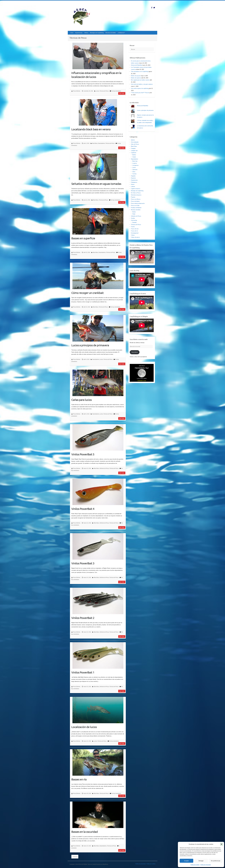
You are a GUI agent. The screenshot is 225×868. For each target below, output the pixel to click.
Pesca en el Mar (135, 205)
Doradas (134, 222)
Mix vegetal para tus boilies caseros (140, 80)
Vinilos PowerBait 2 (82, 618)
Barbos (134, 154)
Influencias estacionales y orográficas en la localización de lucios (96, 75)
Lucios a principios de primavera (90, 345)
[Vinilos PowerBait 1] (98, 655)
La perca (134, 163)
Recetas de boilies (111, 32)
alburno (133, 140)
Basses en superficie (83, 238)
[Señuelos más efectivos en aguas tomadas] (98, 167)
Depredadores (101, 143)
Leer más (121, 93)
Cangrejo (133, 148)
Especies (133, 178)
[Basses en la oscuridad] (98, 815)
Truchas (134, 173)
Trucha (133, 226)
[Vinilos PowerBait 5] (98, 437)
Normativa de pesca (136, 195)
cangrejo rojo (134, 150)
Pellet (133, 214)
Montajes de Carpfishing (97, 32)
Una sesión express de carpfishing (140, 88)
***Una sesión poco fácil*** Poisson (140, 92)
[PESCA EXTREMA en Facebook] (152, 8)
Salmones (134, 169)
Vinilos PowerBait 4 (82, 508)
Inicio (71, 32)
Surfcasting (134, 220)
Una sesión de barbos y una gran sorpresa (142, 84)
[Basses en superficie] (98, 221)
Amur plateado (134, 142)
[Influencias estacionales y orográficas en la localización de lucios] (98, 56)
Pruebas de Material (136, 207)
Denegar (201, 860)
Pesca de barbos (135, 201)
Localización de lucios (84, 727)
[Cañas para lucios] (98, 383)
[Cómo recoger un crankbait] (98, 276)
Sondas (133, 218)
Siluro (133, 171)
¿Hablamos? (121, 32)
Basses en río (79, 779)
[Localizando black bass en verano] (98, 112)
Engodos (133, 176)
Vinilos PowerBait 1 (82, 672)
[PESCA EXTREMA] (83, 16)
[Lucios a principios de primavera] (98, 328)
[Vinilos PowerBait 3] (98, 546)
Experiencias (78, 32)
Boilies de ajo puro (135, 75)
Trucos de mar (134, 228)
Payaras (133, 197)
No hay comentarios (116, 91)
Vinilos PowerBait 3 (82, 563)
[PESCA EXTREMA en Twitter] (154, 8)
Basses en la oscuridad (84, 831)
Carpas (134, 157)
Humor (132, 184)
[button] (221, 844)
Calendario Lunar (141, 380)
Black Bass (94, 143)
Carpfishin (133, 152)
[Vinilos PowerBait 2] (98, 601)
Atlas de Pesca (135, 144)
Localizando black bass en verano (91, 129)
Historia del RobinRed (136, 65)
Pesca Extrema (76, 91)
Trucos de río (134, 231)
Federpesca (134, 182)
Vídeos (86, 32)
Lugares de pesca (135, 188)
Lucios (97, 91)
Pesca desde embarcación (138, 203)
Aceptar (186, 860)
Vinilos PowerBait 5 (82, 454)
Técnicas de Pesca (104, 91)
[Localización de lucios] (98, 710)
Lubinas (133, 186)
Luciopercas (135, 165)
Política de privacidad (205, 864)
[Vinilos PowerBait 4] (98, 492)
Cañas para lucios (81, 399)
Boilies (134, 212)
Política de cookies (195, 864)
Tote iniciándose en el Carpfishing (139, 71)
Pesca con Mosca (135, 199)
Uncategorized (134, 233)
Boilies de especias (136, 78)
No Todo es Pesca (135, 192)
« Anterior (75, 856)
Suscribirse (135, 352)
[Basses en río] (98, 762)
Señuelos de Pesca (104, 468)
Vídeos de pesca (135, 237)
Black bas (134, 161)
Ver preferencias (215, 860)
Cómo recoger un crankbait (87, 292)
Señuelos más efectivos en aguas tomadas (96, 183)
